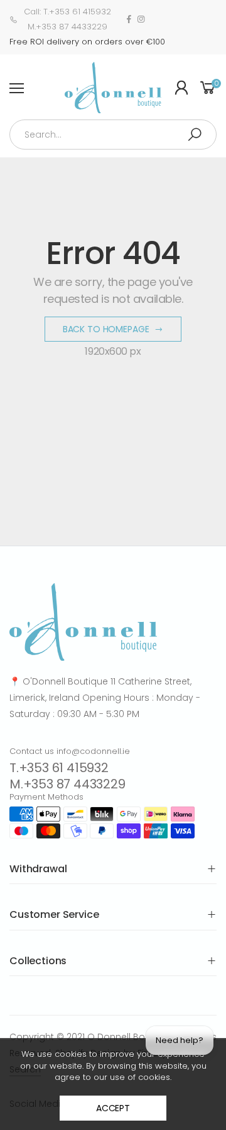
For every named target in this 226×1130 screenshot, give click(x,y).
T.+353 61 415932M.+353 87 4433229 (67, 776)
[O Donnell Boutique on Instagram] (140, 19)
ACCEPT (113, 1108)
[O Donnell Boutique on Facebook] (129, 19)
